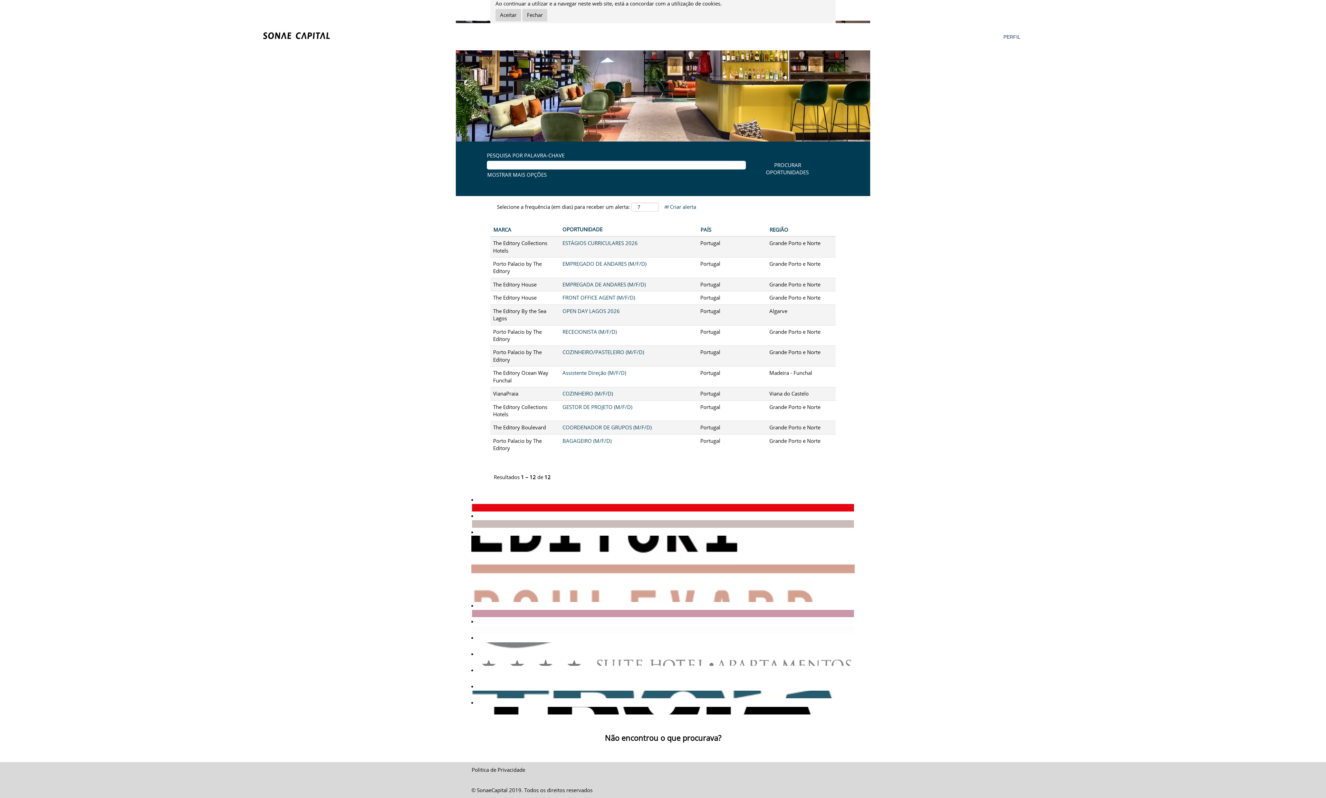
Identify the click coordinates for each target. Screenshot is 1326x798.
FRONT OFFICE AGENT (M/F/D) (599, 297)
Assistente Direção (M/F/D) (594, 372)
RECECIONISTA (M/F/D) (590, 331)
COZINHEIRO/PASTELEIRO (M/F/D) (603, 352)
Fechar (535, 14)
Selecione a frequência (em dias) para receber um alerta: (563, 206)
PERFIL (1011, 37)
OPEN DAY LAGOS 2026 (591, 311)
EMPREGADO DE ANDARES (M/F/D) (604, 263)
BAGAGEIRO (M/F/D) (587, 440)
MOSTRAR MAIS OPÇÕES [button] (517, 174)
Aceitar (508, 14)
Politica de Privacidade (498, 769)
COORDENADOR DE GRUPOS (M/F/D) (607, 427)
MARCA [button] (502, 229)
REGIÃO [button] (779, 229)
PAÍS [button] (706, 229)
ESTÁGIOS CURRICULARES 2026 (600, 243)
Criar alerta (682, 206)
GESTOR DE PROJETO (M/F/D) (597, 406)
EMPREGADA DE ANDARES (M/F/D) (604, 284)
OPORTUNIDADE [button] (583, 229)
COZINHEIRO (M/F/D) (588, 393)
